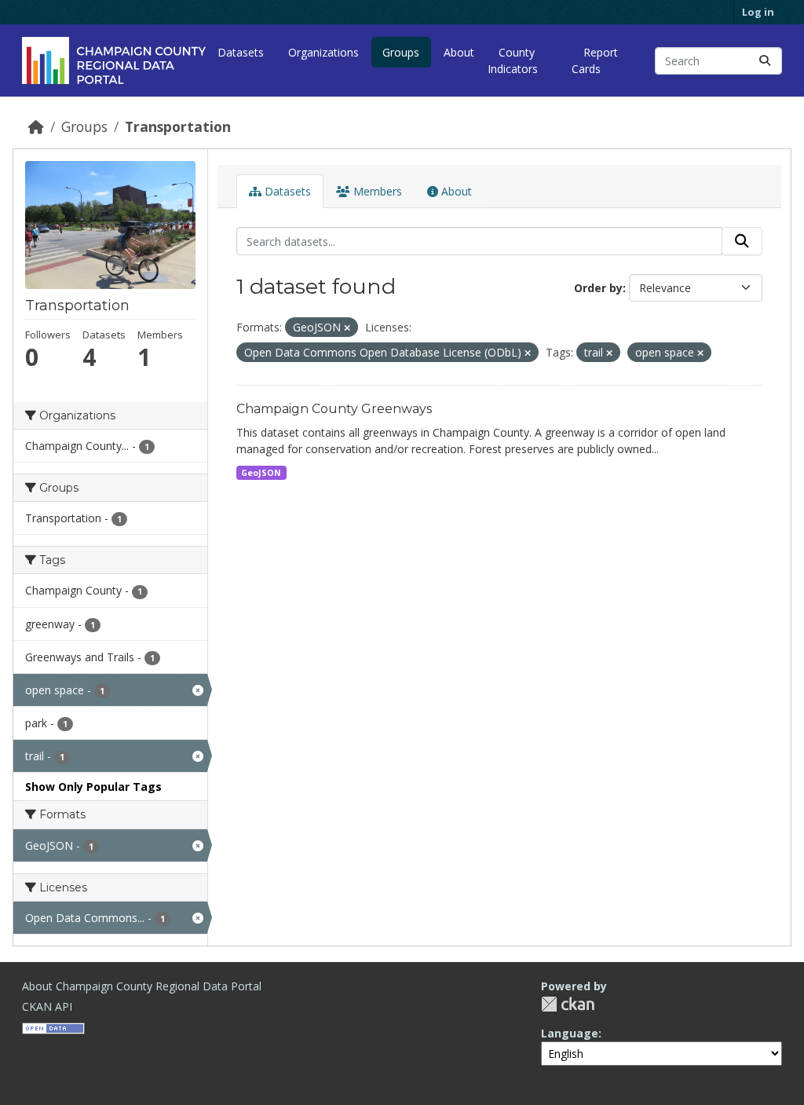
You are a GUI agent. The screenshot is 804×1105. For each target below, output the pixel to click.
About (459, 52)
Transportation (178, 126)
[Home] (36, 126)
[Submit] (764, 61)
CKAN (567, 1004)
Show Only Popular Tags (93, 786)
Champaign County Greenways (334, 408)
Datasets (240, 52)
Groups (400, 52)
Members (376, 191)
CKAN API (47, 1006)
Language (569, 1033)
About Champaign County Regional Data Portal (141, 986)
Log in (758, 12)
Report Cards (594, 60)
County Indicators (513, 60)
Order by (598, 287)
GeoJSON (261, 472)
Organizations (323, 52)
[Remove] (347, 328)
